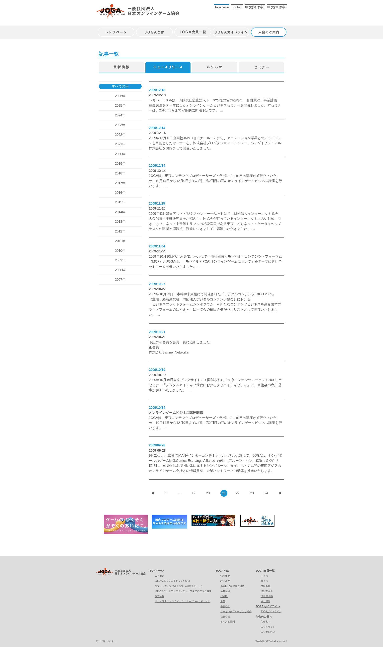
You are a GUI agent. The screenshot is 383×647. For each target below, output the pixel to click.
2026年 (120, 96)
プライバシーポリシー (106, 641)
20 (208, 493)
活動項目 (225, 591)
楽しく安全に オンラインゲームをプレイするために (182, 601)
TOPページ (157, 570)
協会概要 (225, 576)
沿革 (222, 601)
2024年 (120, 115)
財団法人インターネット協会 (256, 214)
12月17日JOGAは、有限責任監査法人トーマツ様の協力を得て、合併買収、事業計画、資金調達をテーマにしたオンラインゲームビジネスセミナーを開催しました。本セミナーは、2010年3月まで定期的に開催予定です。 (215, 105)
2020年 (120, 154)
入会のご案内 (269, 30)
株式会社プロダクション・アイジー (220, 143)
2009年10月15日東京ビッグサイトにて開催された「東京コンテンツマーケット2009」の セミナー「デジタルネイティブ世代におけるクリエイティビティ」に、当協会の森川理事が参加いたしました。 (215, 385)
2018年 (120, 173)
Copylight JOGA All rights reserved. (271, 641)
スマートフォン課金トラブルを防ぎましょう (179, 586)
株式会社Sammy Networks (169, 352)
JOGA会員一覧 (192, 30)
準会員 (264, 581)
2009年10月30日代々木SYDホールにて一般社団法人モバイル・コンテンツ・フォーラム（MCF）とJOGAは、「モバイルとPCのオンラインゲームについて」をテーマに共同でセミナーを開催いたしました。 (215, 262)
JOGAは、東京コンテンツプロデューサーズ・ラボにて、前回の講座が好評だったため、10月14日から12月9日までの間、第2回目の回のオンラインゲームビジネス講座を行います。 (215, 181)
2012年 (120, 231)
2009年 (120, 260)
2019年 (120, 163)
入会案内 (159, 576)
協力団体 (265, 601)
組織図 (224, 596)
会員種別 (225, 606)
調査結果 (159, 596)
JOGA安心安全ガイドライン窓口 (172, 581)
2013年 (120, 222)
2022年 (120, 135)
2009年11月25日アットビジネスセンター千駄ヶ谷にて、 (191, 214)
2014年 (120, 212)
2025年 (120, 105)
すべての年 (120, 86)
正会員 (264, 576)
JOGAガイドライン (231, 30)
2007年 (120, 280)
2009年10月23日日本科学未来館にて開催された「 (186, 294)
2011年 (120, 241)
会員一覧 (179, 342)
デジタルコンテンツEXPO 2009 (248, 294)
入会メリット (268, 626)
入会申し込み (268, 631)
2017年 (120, 183)
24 (266, 493)
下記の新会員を (161, 342)
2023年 (120, 125)
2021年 (120, 144)
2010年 (120, 251)
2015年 (120, 202)
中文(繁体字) (255, 7)
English (236, 7)
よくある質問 (227, 621)
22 (237, 493)
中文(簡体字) (277, 7)
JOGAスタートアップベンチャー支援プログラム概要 (183, 591)
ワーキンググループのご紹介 (236, 611)
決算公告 (225, 616)
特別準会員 (267, 591)
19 (193, 493)
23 (252, 493)
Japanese (221, 7)
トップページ (116, 30)
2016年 (120, 193)
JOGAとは (154, 30)
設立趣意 (225, 581)
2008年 (120, 270)
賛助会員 (265, 586)
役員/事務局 (267, 596)
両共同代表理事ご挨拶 (232, 586)
